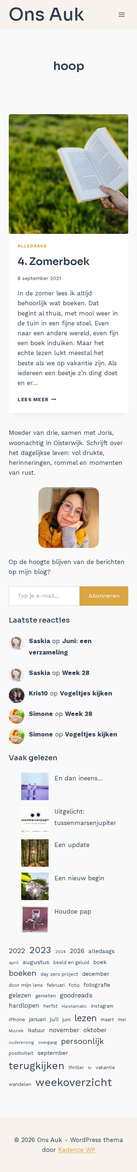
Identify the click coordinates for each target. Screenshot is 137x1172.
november (64, 1030)
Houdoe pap (72, 911)
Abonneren (103, 595)
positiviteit (21, 1053)
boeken (23, 973)
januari (37, 1019)
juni (66, 1019)
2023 (40, 950)
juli (54, 1019)
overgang (47, 1042)
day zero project (59, 974)
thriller (76, 1067)
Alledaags (32, 246)
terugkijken (36, 1066)
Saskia (39, 641)
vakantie (105, 1067)
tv (90, 1067)
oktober (95, 1030)
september (53, 1052)
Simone (41, 713)
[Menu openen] (121, 14)
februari (56, 985)
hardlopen (24, 1005)
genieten (45, 996)
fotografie (97, 985)
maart (107, 1019)
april (14, 962)
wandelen (20, 1084)
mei (122, 1019)
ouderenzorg (21, 1042)
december (96, 974)
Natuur (36, 1030)
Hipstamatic (74, 1006)
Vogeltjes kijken (86, 693)
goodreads (76, 995)
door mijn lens (26, 985)
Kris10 (38, 693)
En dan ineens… (78, 778)
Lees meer (37, 399)
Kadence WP (76, 1149)
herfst (50, 1006)
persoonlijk (82, 1041)
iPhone (17, 1019)
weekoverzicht (73, 1082)
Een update (72, 844)
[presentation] (68, 174)
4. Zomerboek (54, 261)
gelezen (20, 995)
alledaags (101, 951)
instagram (102, 1006)
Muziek (16, 1030)
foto (74, 985)
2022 (17, 950)
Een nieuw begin (79, 878)
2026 (77, 951)
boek (100, 962)
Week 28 (76, 672)
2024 (60, 951)
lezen (86, 1018)
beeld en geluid (71, 962)
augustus (36, 962)
